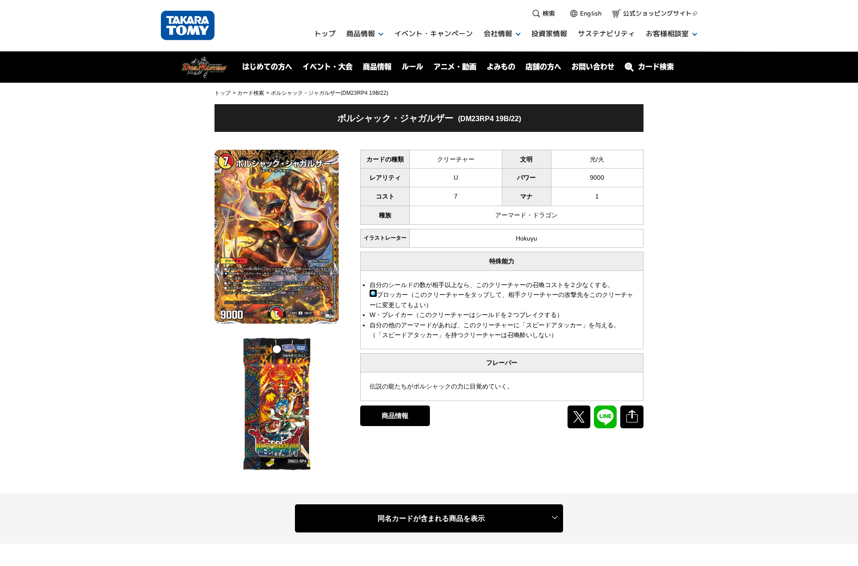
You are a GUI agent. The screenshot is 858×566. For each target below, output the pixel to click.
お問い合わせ (593, 66)
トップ (222, 93)
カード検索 (250, 93)
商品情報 (395, 415)
